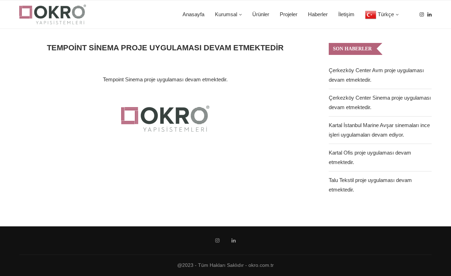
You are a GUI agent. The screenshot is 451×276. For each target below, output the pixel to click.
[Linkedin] (429, 14)
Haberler (318, 14)
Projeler (288, 14)
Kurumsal (226, 14)
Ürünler (260, 14)
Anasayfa (193, 14)
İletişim (346, 14)
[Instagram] (422, 14)
